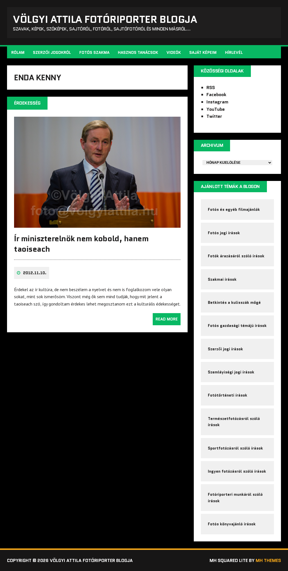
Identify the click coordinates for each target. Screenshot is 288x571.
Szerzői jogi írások (225, 349)
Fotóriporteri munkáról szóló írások (235, 497)
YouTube (215, 109)
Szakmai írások (222, 279)
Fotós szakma (94, 52)
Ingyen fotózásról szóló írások (237, 471)
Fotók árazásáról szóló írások (236, 256)
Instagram (217, 102)
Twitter (214, 116)
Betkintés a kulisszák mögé (234, 302)
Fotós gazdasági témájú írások (237, 325)
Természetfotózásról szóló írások (234, 422)
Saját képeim (203, 52)
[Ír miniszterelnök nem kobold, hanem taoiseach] (97, 224)
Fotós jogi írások (224, 233)
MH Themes (268, 560)
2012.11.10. (34, 273)
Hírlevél (234, 52)
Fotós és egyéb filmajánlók (234, 209)
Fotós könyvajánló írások (232, 524)
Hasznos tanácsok (138, 52)
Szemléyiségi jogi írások (231, 372)
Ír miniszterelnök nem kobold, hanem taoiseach (81, 243)
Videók (173, 52)
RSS (210, 87)
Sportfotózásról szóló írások (235, 448)
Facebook (216, 94)
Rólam (17, 52)
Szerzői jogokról (52, 52)
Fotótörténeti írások (227, 395)
